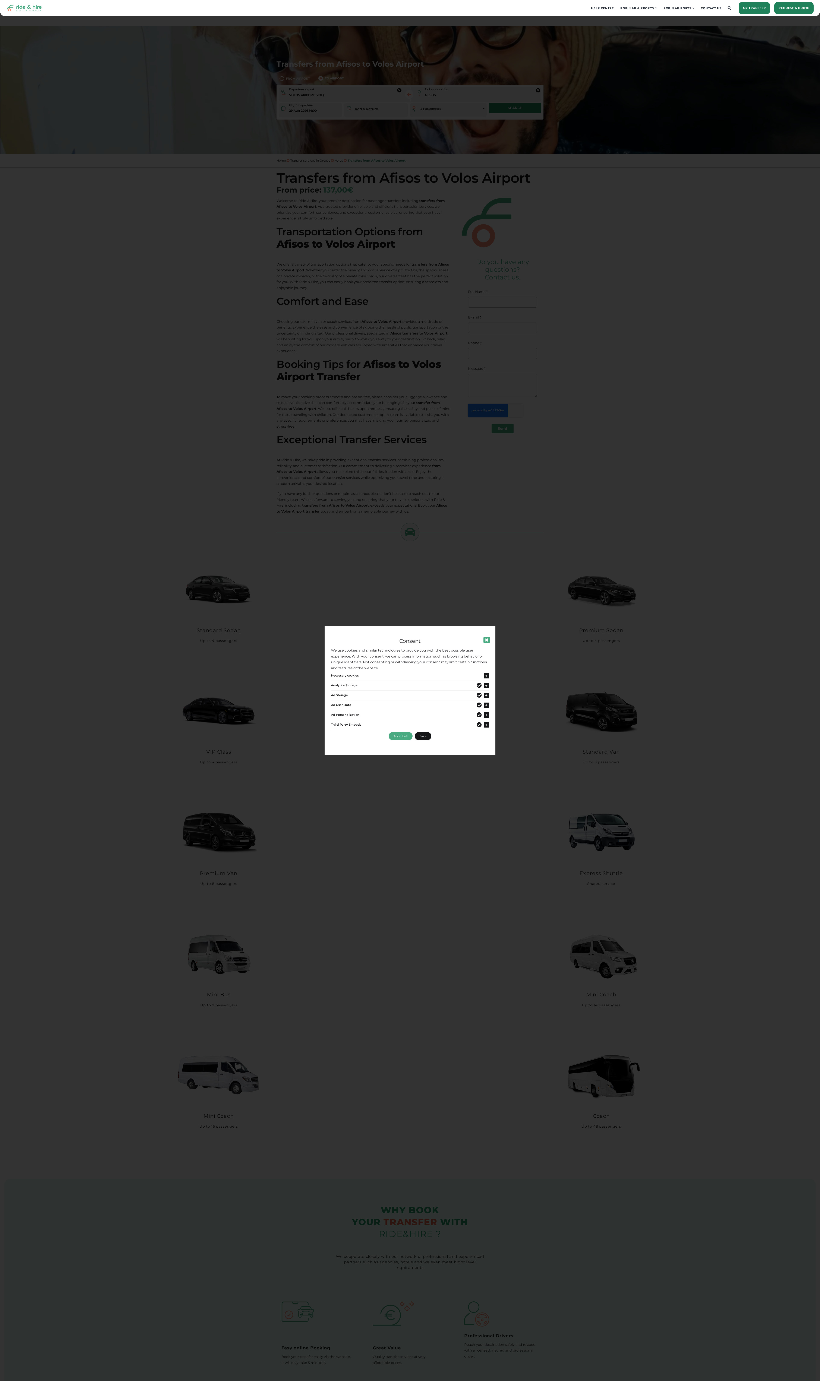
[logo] (24, 6)
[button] (729, 8)
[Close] (486, 640)
